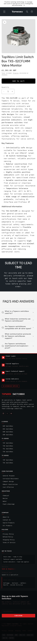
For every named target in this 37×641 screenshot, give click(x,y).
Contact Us (7, 520)
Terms (24, 630)
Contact (30, 630)
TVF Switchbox (8, 443)
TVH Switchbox (8, 446)
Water (5, 501)
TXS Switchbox (8, 463)
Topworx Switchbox (12, 624)
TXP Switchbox (8, 460)
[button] (4, 11)
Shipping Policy (9, 539)
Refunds (10, 630)
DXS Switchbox (8, 429)
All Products (7, 525)
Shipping (15, 73)
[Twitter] (7, 413)
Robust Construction (10, 484)
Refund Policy (8, 537)
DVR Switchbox (8, 434)
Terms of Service (9, 542)
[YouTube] (11, 413)
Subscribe (18, 615)
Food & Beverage (9, 504)
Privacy (4, 630)
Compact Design (8, 481)
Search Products (9, 523)
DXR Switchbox (8, 432)
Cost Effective (8, 487)
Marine (5, 498)
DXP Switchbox (8, 426)
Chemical (6, 495)
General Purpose (9, 475)
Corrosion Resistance (10, 478)
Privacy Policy (8, 534)
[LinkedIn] (3, 413)
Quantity (5, 87)
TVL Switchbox (8, 448)
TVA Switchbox (8, 451)
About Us (6, 517)
